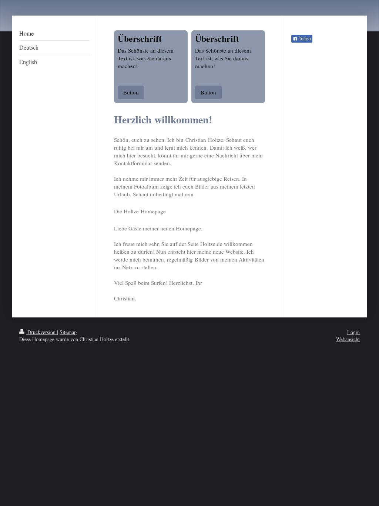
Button (131, 92)
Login (353, 332)
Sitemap (68, 332)
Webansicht (348, 339)
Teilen (304, 38)
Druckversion (41, 332)
